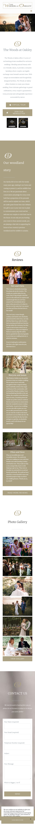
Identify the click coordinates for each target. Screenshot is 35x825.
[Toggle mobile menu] (31, 11)
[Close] (30, 819)
